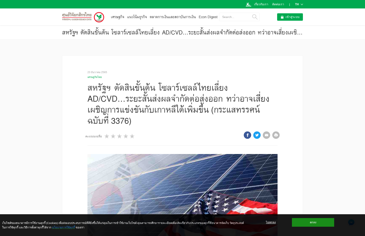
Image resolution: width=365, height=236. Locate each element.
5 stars (132, 136)
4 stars (126, 136)
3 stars (120, 136)
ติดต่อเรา (278, 4)
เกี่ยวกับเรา (261, 4)
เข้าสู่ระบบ (293, 17)
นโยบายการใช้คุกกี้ (63, 227)
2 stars (113, 136)
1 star (107, 136)
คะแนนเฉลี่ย (93, 136)
